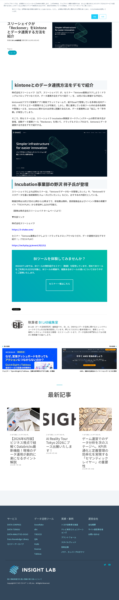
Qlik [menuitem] (36, 539)
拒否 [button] (102, 17)
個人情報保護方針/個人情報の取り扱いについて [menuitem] (24, 579)
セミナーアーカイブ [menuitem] (15, 544)
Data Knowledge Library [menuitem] (18, 539)
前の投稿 (7, 346)
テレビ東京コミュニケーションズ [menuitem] (72, 531)
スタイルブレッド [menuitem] (68, 542)
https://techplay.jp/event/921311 (29, 245)
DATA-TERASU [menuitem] (13, 529)
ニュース (12, 52)
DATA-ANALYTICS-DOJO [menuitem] (17, 534)
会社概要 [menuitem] (92, 524)
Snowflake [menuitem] (39, 524)
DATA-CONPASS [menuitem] (14, 524)
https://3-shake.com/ (22, 229)
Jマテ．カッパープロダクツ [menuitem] (72, 552)
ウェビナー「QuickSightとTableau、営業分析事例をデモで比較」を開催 (28, 371)
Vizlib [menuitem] (36, 544)
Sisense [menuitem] (37, 548)
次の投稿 (112, 346)
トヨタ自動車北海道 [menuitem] (69, 524)
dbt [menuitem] (35, 529)
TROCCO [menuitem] (38, 534)
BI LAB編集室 (16, 40)
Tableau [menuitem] (37, 553)
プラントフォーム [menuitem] (68, 537)
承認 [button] (94, 17)
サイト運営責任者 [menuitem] (95, 529)
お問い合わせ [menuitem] (93, 534)
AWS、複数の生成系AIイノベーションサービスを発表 (98, 371)
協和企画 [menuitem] (65, 547)
